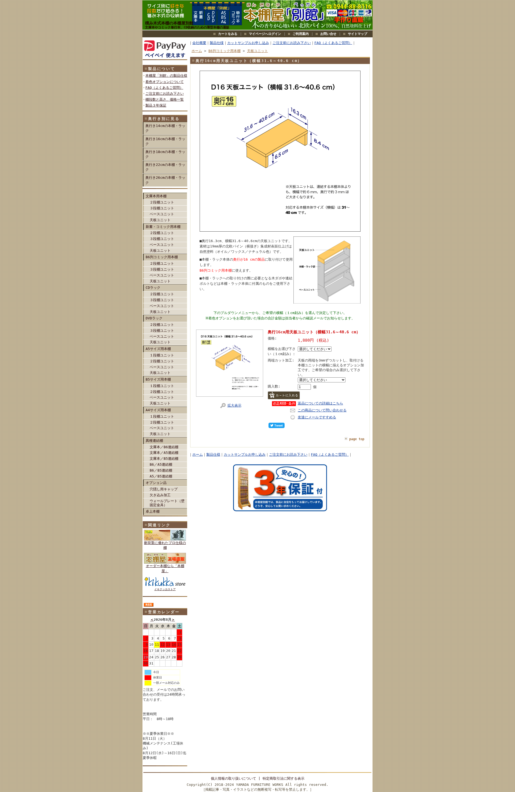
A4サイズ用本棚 (158, 410)
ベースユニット (162, 214)
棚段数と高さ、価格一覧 (164, 99)
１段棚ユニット (162, 355)
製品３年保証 (155, 105)
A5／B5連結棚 (161, 476)
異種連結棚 (154, 441)
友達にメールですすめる (317, 417)
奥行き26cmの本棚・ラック (165, 180)
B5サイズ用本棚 (158, 379)
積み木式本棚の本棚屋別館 (169, 23)
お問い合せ (328, 34)
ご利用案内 (301, 34)
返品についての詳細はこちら (320, 403)
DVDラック (154, 318)
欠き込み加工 (160, 495)
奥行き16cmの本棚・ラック (165, 141)
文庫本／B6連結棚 (164, 447)
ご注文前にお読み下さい (164, 94)
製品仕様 (217, 43)
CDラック (153, 288)
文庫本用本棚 (156, 196)
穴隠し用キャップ (164, 489)
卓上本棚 (153, 511)
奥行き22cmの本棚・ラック (165, 167)
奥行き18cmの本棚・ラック (165, 154)
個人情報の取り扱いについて (233, 778)
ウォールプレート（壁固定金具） (167, 503)
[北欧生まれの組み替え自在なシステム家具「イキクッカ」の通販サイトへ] (165, 539)
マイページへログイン (265, 34)
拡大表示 (234, 405)
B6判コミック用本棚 (162, 257)
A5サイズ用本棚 (158, 349)
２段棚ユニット (162, 202)
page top (356, 439)
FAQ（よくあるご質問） (164, 88)
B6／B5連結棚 (161, 470)
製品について (161, 69)
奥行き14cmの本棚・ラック (165, 128)
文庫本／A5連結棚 (164, 453)
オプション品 (156, 483)
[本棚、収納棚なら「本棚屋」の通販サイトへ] (165, 562)
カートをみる (227, 34)
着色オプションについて (164, 82)
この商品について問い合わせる (322, 410)
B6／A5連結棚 (161, 464)
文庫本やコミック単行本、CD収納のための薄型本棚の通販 (187, 27)
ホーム (197, 51)
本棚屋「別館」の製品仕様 (166, 76)
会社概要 (199, 43)
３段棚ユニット (162, 208)
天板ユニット (160, 220)
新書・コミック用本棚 (163, 227)
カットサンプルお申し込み (248, 43)
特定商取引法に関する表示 (283, 778)
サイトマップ (357, 34)
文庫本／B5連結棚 (164, 459)
